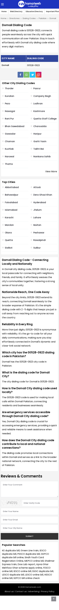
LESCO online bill (34, 574)
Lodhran (38, 103)
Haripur (37, 133)
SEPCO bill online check (26, 578)
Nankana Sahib (42, 156)
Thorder (9, 88)
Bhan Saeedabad (14, 126)
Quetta (9, 240)
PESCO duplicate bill (28, 554)
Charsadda (40, 126)
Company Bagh (42, 96)
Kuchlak (9, 148)
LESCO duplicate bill (13, 574)
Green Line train (30, 550)
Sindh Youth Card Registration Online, (23, 559)
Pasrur (37, 88)
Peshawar (38, 232)
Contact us (20, 591)
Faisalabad (11, 202)
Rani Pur (9, 118)
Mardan (9, 225)
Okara (8, 232)
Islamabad (11, 209)
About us (9, 591)
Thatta (9, 163)
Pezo (7, 103)
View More (51, 171)
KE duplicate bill (11, 550)
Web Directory (16, 11)
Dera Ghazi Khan (42, 194)
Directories (14, 18)
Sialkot (8, 247)
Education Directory (34, 11)
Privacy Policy (47, 591)
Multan (37, 225)
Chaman (10, 141)
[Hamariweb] (29, 4)
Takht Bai (38, 148)
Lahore (37, 217)
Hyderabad (39, 202)
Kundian (9, 96)
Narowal (9, 156)
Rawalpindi (39, 240)
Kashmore (39, 111)
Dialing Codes (29, 18)
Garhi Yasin (39, 141)
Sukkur (37, 247)
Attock (37, 187)
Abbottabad (12, 187)
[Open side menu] (2, 4)
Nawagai (10, 111)
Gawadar (10, 133)
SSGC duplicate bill (42, 571)
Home (4, 11)
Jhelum (37, 209)
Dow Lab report (26, 564)
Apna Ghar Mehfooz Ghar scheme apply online (25, 566)
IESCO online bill (22, 571)
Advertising (33, 591)
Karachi (9, 217)
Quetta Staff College (45, 118)
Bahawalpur (11, 194)
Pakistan (43, 18)
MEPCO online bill (34, 561)
